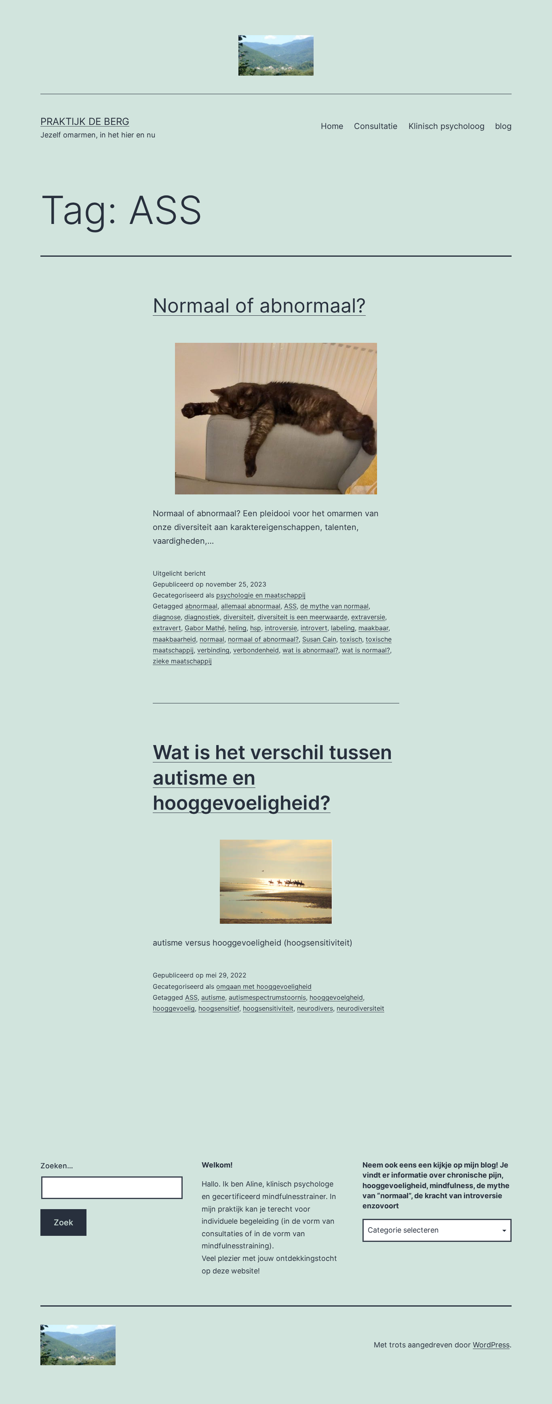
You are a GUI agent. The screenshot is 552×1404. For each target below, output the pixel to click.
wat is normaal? (366, 650)
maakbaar (373, 628)
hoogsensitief (218, 1008)
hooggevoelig (174, 1008)
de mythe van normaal (334, 606)
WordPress (491, 1345)
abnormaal (201, 606)
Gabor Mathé (205, 628)
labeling (343, 628)
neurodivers (315, 1008)
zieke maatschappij (182, 661)
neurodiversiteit (360, 1008)
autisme (213, 997)
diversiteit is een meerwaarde (302, 617)
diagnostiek (202, 617)
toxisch (351, 639)
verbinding (213, 650)
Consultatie (376, 126)
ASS (290, 606)
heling (237, 628)
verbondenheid (256, 650)
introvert (314, 628)
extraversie (368, 617)
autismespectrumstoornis (267, 997)
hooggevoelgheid (336, 997)
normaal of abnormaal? (263, 639)
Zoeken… (56, 1165)
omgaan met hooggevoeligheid (264, 986)
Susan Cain (319, 639)
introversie (281, 628)
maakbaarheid (174, 639)
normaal (212, 639)
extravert (167, 628)
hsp (255, 628)
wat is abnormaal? (310, 650)
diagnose (167, 617)
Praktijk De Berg (84, 121)
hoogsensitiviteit (268, 1008)
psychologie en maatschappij (260, 595)
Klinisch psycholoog (447, 126)
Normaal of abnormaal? (259, 305)
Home (332, 126)
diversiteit (238, 617)
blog (503, 126)
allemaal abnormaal (250, 606)
